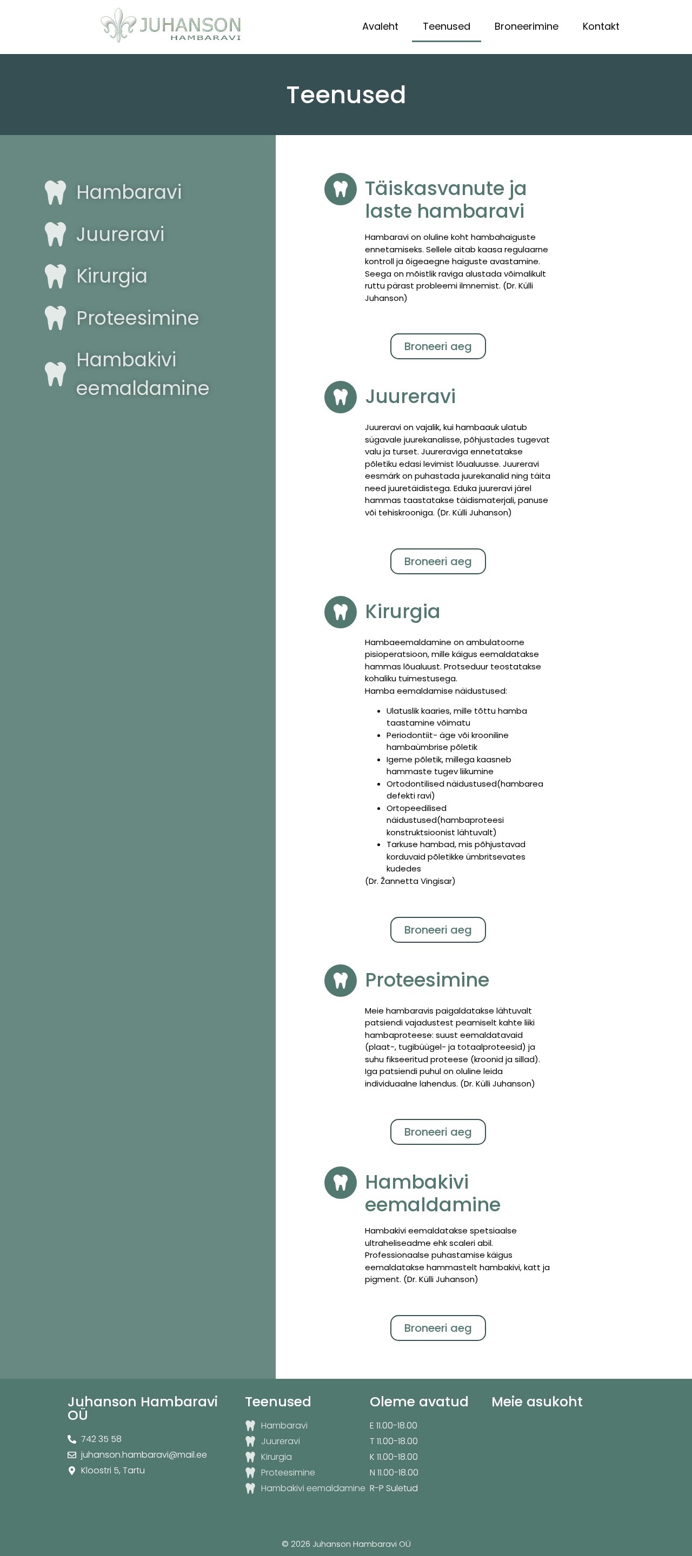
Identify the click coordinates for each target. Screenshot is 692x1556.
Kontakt (601, 26)
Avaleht (380, 26)
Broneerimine (526, 26)
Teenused (446, 26)
